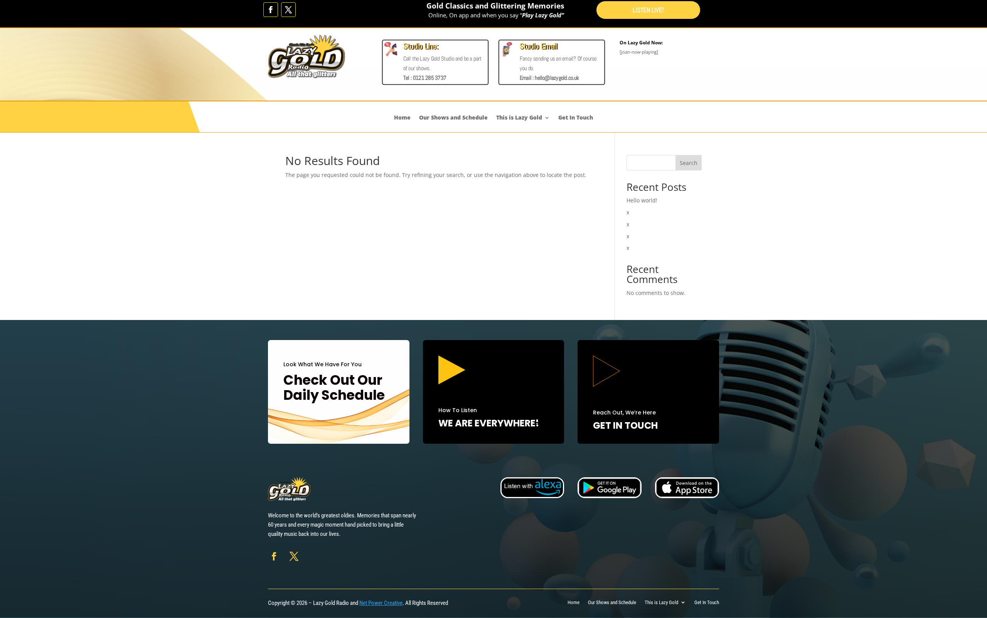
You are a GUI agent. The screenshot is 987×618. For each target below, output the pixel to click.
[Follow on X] (288, 9)
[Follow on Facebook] (270, 9)
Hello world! (642, 200)
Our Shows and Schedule (453, 117)
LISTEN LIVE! (648, 10)
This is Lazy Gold (519, 117)
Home (402, 117)
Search (688, 163)
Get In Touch (575, 117)
